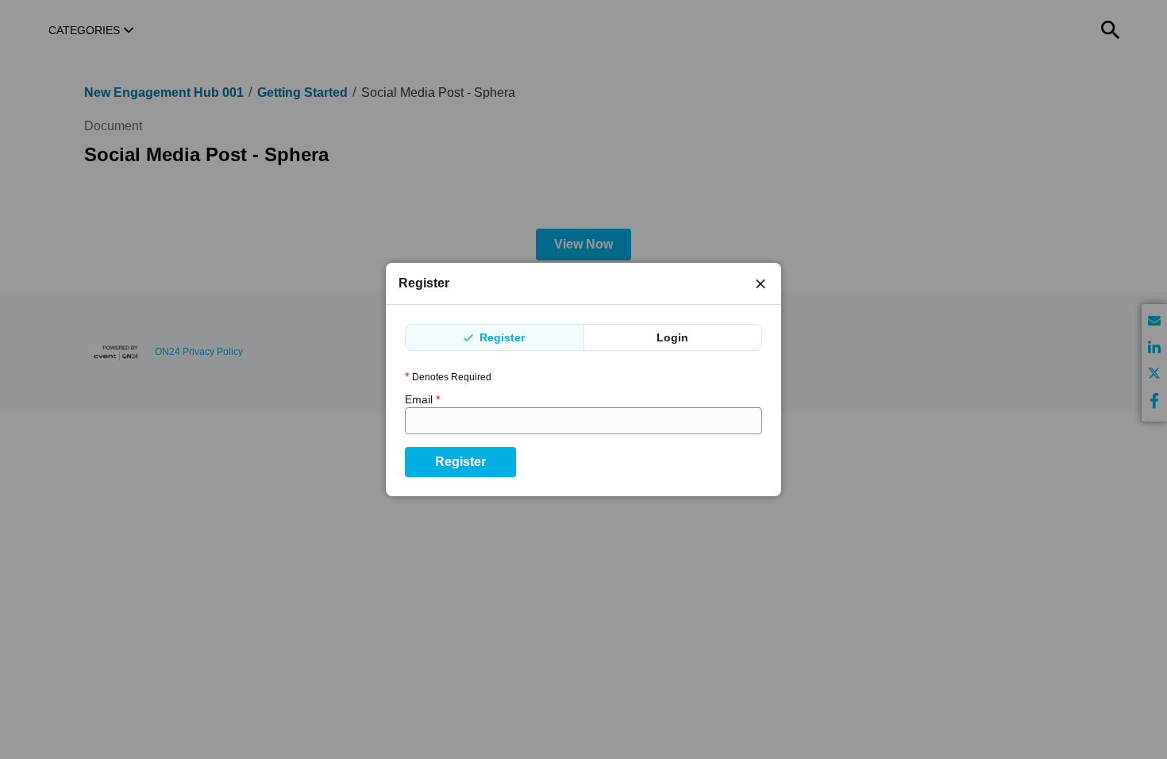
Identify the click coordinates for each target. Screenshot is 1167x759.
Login (672, 337)
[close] (760, 283)
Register (500, 337)
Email (422, 399)
